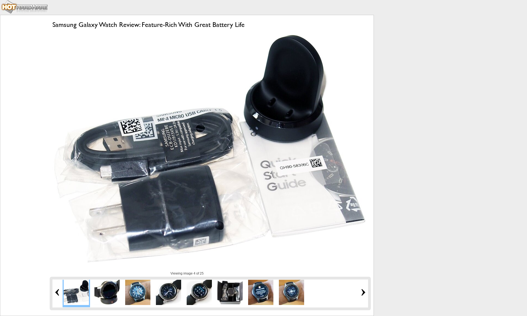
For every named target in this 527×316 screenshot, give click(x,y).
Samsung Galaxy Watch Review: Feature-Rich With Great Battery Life (148, 25)
